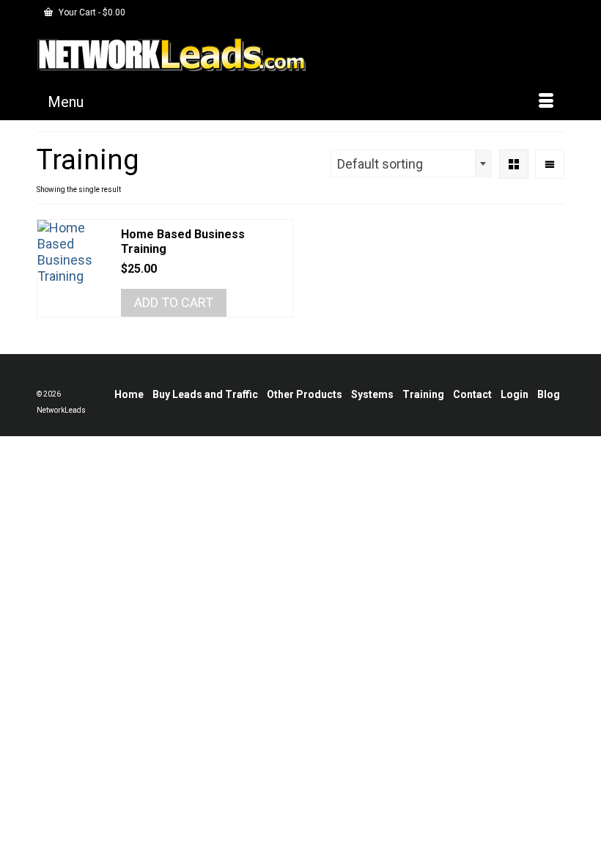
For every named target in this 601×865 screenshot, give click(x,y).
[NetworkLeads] (300, 54)
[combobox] (411, 163)
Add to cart (173, 302)
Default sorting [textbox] (380, 164)
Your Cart (90, 12)
